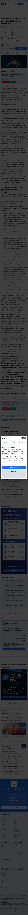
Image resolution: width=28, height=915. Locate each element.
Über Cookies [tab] (22, 442)
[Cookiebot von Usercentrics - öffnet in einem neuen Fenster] (20, 438)
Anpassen (13, 471)
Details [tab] (14, 442)
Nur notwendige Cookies (14, 476)
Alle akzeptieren (14, 467)
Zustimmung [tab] (5, 442)
